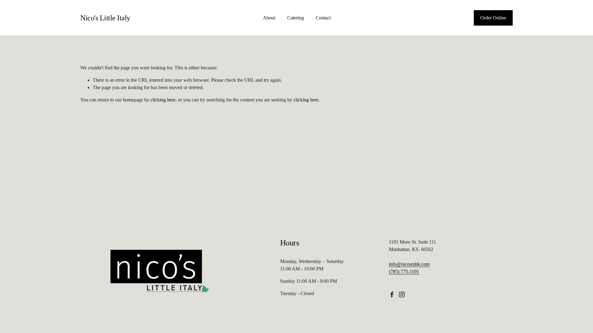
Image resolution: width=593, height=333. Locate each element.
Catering (295, 17)
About (269, 17)
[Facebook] (392, 294)
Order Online (493, 17)
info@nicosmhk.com (409, 264)
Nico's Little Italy (105, 18)
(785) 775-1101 (404, 271)
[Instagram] (402, 294)
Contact (323, 17)
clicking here (162, 99)
